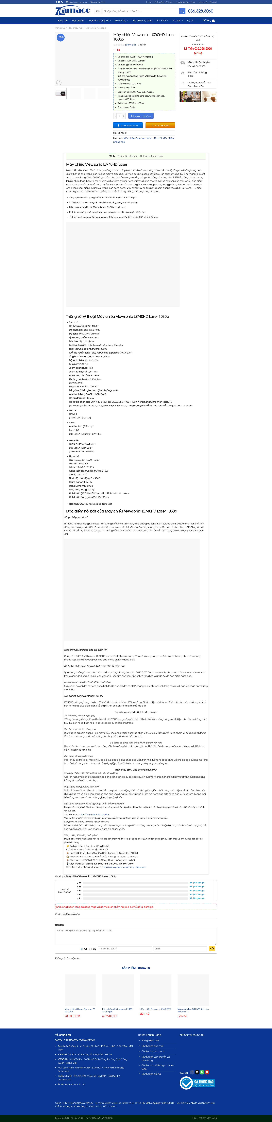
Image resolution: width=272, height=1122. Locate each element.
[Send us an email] (59, 2)
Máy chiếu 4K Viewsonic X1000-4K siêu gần (117, 1010)
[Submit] (182, 11)
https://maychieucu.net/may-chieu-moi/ (125, 866)
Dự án (190, 20)
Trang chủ (62, 20)
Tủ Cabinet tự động (142, 20)
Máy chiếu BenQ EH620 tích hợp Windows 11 (193, 1010)
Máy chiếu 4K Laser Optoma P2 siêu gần (80, 1010)
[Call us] (62, 2)
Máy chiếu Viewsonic (95, 27)
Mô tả (112, 156)
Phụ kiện (177, 20)
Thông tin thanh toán (151, 156)
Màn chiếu (120, 20)
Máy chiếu (77, 20)
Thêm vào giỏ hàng (141, 115)
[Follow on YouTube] (207, 1072)
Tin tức (148, 2)
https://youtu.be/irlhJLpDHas (94, 814)
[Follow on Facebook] (56, 2)
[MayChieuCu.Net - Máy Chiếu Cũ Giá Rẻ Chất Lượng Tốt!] (72, 11)
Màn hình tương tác (99, 20)
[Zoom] (59, 82)
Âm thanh (161, 20)
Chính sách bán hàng (164, 2)
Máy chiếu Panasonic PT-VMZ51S (155, 1009)
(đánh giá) (130, 44)
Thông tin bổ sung (127, 156)
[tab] (112, 156)
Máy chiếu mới (75, 27)
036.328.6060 (80, 1075)
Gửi (212, 949)
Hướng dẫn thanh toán (186, 2)
